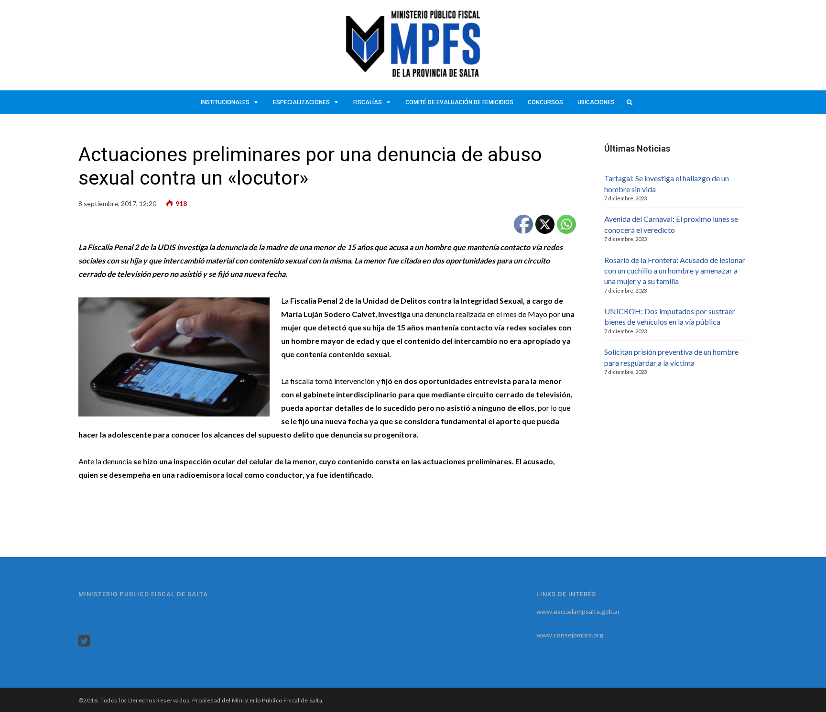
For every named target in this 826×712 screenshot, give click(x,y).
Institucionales (225, 102)
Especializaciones (301, 102)
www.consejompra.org (569, 635)
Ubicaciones (596, 102)
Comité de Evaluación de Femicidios (459, 102)
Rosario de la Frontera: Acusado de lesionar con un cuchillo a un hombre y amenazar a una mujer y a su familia (674, 270)
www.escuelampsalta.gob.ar (578, 611)
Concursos (545, 102)
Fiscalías (367, 102)
